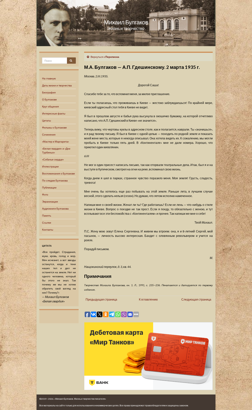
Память (46, 215)
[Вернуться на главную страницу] (126, 23)
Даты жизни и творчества (57, 85)
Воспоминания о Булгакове (58, 173)
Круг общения (50, 106)
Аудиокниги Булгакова (55, 208)
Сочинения (49, 134)
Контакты (47, 229)
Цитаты (46, 120)
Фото (45, 194)
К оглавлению (148, 299)
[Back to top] (243, 401)
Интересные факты (53, 113)
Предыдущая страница (101, 299)
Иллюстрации (50, 166)
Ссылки (46, 222)
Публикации (49, 187)
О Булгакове (49, 99)
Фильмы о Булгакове (54, 127)
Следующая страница (196, 299)
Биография (49, 92)
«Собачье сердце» (53, 159)
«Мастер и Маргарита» (55, 141)
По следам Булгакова (55, 180)
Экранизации (50, 201)
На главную (49, 78)
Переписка (112, 56)
